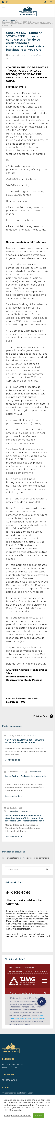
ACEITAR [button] (38, 1115)
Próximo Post (40, 716)
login (22, 858)
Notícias (12, 20)
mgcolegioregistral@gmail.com (17, 1093)
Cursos (31, 772)
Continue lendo (13, 760)
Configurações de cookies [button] (17, 1115)
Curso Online (12, 811)
